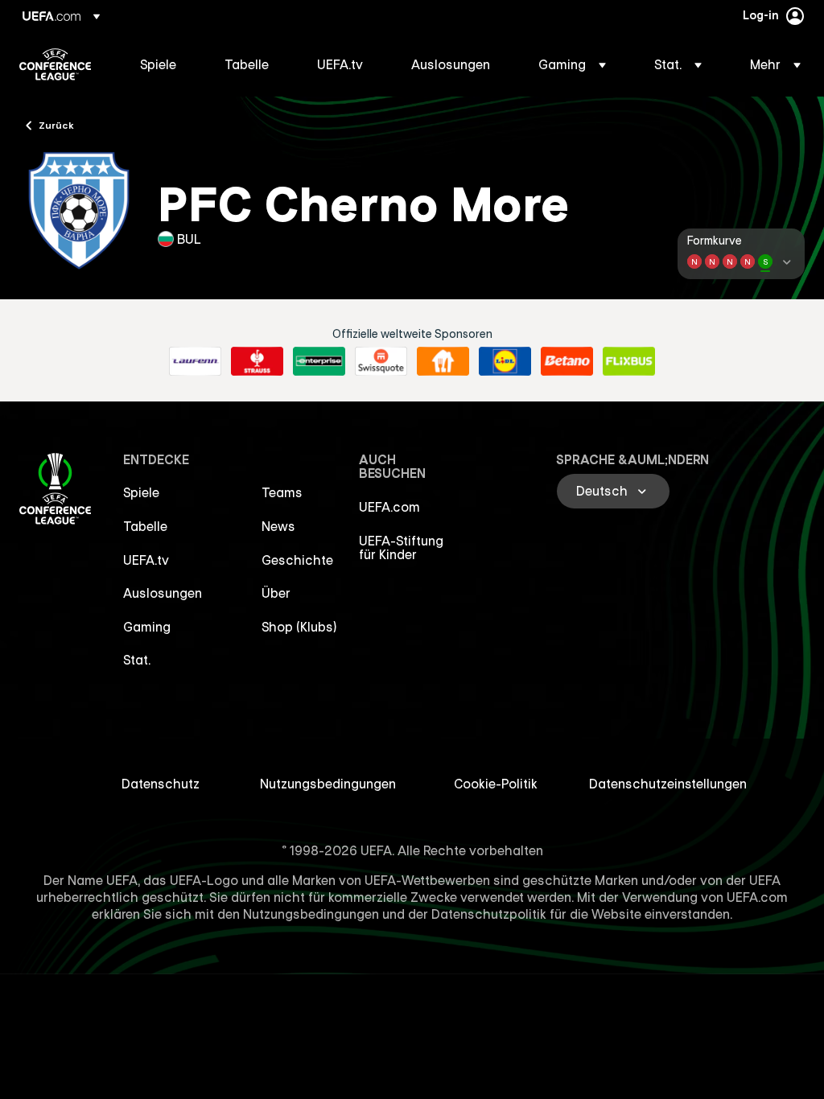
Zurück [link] (56, 124)
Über (276, 593)
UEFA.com (389, 507)
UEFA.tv (146, 560)
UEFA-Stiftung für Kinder (401, 547)
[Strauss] (257, 361)
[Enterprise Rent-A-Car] (319, 361)
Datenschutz (161, 783)
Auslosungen (162, 593)
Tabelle (145, 526)
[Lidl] (505, 361)
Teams (282, 492)
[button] (572, 64)
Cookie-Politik (496, 783)
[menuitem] (162, 64)
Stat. (136, 659)
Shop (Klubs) (299, 626)
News (278, 526)
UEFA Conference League (55, 64)
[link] (158, 64)
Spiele (141, 492)
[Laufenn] (195, 361)
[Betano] (567, 361)
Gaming (147, 626)
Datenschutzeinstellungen (668, 783)
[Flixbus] (629, 361)
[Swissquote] (381, 361)
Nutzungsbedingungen (328, 783)
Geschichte (297, 560)
